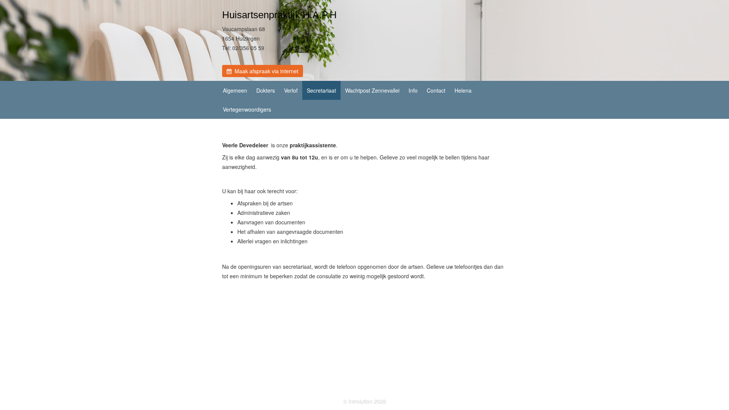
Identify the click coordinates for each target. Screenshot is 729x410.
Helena (463, 90)
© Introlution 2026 (364, 401)
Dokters (265, 90)
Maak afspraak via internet (265, 71)
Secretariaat (321, 90)
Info (413, 90)
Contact (436, 90)
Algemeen (235, 90)
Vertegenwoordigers (247, 109)
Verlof (291, 90)
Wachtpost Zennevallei (372, 90)
